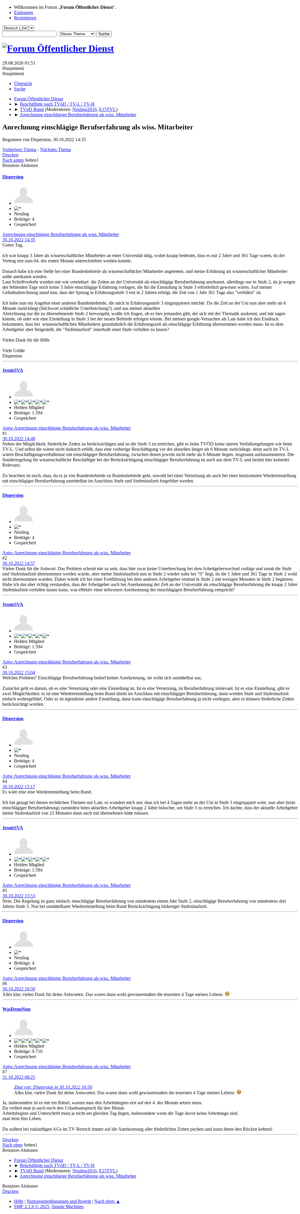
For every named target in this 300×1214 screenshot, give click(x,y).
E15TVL (107, 109)
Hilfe (18, 1201)
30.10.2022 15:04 (18, 672)
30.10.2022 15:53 (18, 895)
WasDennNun (16, 1009)
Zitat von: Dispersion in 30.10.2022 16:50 (53, 1087)
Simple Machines (67, 1206)
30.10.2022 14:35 (18, 239)
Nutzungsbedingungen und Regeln (59, 1201)
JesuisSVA (12, 370)
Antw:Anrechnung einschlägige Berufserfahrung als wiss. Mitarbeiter (66, 428)
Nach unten (13, 160)
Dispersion (12, 176)
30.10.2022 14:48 (18, 438)
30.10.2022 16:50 (18, 988)
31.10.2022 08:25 (18, 1077)
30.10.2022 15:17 (18, 786)
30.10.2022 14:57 (18, 563)
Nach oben (12, 1144)
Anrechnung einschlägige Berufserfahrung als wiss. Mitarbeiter (60, 234)
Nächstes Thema (55, 149)
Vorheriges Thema (19, 149)
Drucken (10, 154)
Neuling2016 (84, 109)
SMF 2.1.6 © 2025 (31, 1206)
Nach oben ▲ (107, 1201)
